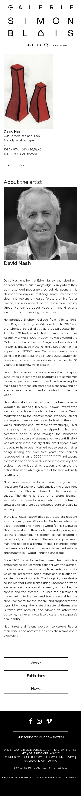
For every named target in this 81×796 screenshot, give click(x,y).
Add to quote (16, 165)
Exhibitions (36, 675)
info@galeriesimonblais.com (40, 753)
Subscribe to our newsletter (40, 737)
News (36, 688)
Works (36, 662)
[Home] (40, 20)
